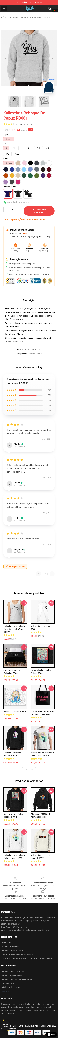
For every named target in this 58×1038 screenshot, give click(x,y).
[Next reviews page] (52, 573)
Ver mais (29, 770)
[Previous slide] (5, 58)
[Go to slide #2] (29, 101)
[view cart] (54, 8)
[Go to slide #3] (43, 101)
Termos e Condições (10, 946)
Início (3, 17)
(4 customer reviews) (25, 124)
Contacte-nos (8, 983)
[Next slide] (52, 58)
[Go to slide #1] (14, 101)
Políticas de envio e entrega (14, 971)
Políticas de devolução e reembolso (17, 979)
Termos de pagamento (12, 975)
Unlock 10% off (5, 1025)
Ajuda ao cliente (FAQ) (11, 987)
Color (5, 158)
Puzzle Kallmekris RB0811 (14, 711)
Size (5, 143)
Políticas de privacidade (12, 950)
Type (5, 134)
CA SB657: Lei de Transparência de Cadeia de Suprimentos (27, 958)
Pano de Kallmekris (19, 17)
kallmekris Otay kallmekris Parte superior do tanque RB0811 (14, 629)
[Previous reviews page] (38, 573)
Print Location (9, 187)
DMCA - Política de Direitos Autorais (17, 954)
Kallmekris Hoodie (41, 17)
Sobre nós (6, 942)
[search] (49, 8)
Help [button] (53, 1034)
